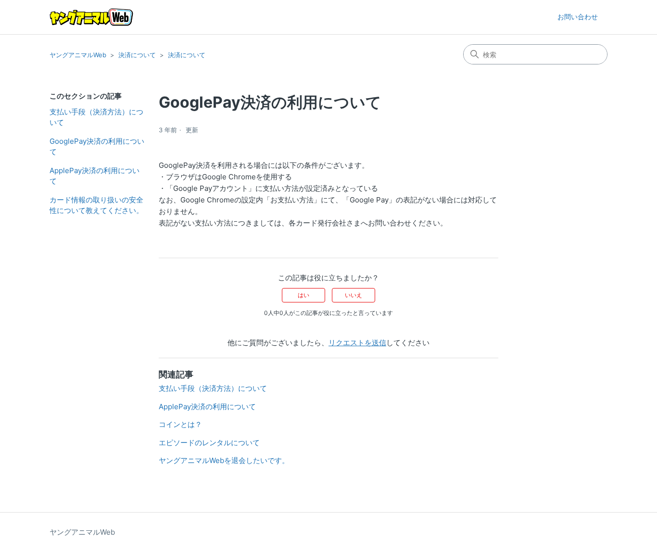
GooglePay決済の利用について (97, 147)
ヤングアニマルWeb (78, 55)
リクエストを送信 (357, 342)
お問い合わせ (577, 17)
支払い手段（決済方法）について (96, 117)
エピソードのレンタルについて (209, 442)
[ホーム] (91, 17)
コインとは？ (180, 424)
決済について (137, 55)
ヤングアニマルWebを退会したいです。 (224, 460)
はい (303, 295)
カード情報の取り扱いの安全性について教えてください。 (96, 205)
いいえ (353, 295)
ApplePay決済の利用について (94, 176)
